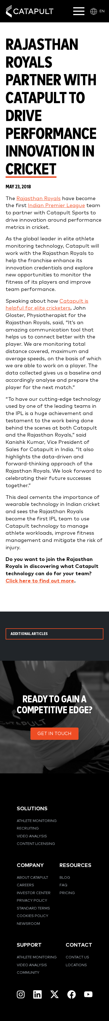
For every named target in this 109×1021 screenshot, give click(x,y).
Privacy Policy (32, 900)
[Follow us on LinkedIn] (37, 994)
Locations (76, 965)
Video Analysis (32, 836)
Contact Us (77, 957)
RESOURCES (75, 865)
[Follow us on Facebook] (71, 994)
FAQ (63, 885)
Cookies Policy (32, 916)
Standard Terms (33, 908)
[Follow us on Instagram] (20, 994)
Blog (65, 878)
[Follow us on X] (54, 994)
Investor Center (34, 893)
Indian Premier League (56, 205)
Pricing (67, 893)
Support (29, 945)
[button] (54, 734)
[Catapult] (29, 11)
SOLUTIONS (32, 808)
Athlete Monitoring (37, 821)
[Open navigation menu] (78, 11)
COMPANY (30, 865)
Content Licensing (36, 844)
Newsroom (28, 924)
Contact (79, 945)
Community (28, 973)
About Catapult (32, 878)
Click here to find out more (40, 581)
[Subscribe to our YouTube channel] (88, 994)
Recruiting (28, 828)
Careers (25, 885)
